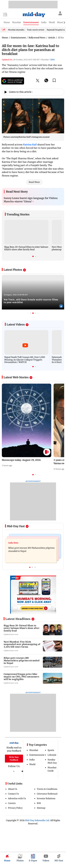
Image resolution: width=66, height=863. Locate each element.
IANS (52, 59)
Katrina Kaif (30, 144)
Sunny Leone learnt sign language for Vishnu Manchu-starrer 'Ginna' (31, 200)
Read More (34, 182)
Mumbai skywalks (16, 30)
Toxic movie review (35, 30)
